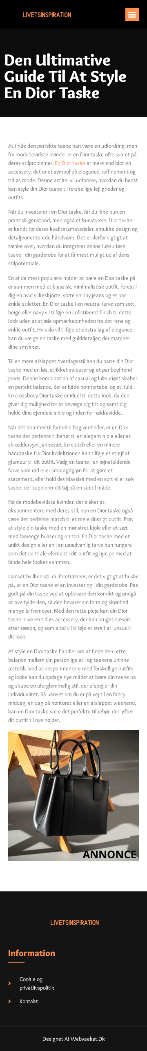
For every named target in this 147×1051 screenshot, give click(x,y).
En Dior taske (70, 163)
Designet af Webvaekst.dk (73, 1038)
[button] (132, 14)
